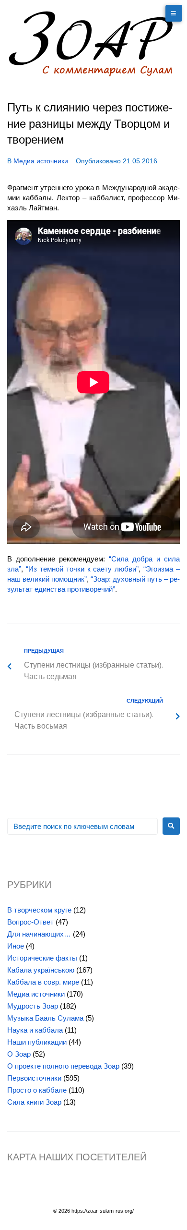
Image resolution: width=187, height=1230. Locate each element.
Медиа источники (40, 161)
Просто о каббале (37, 1090)
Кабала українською (40, 970)
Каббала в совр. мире (43, 982)
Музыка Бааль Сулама (45, 1018)
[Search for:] (82, 826)
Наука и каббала (35, 1030)
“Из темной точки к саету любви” (82, 569)
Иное (15, 946)
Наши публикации (37, 1042)
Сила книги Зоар (34, 1102)
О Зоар (19, 1054)
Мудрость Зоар (32, 1006)
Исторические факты (42, 958)
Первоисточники (34, 1078)
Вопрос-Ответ (30, 922)
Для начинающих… (39, 934)
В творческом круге (39, 910)
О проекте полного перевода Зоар (63, 1066)
